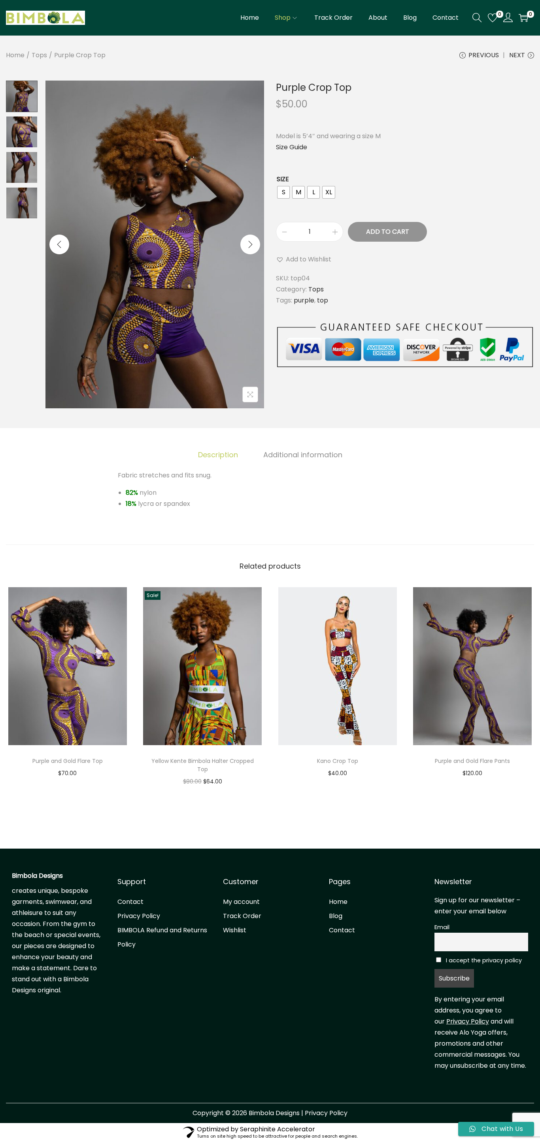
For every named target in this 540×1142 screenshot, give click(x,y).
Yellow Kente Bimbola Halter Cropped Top (202, 765)
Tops (39, 55)
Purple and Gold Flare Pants (472, 761)
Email (441, 927)
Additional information (302, 455)
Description (218, 455)
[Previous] (59, 244)
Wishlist (234, 930)
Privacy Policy (138, 915)
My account (241, 901)
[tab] (218, 454)
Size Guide (291, 147)
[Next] (250, 244)
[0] (492, 18)
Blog (335, 915)
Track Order (242, 915)
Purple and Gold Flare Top (67, 761)
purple (304, 300)
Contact (130, 901)
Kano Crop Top (337, 761)
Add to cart (387, 231)
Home (15, 55)
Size (283, 179)
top (322, 300)
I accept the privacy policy (483, 960)
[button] (303, 259)
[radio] (283, 192)
